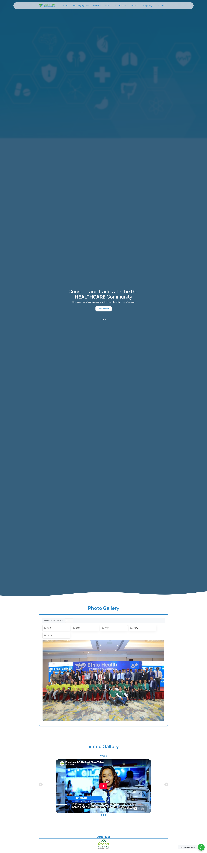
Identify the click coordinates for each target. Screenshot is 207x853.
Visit (107, 5)
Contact (162, 5)
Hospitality (147, 5)
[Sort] (69, 620)
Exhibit (96, 5)
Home (65, 5)
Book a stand (103, 308)
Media (133, 5)
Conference (120, 5)
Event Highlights (80, 5)
